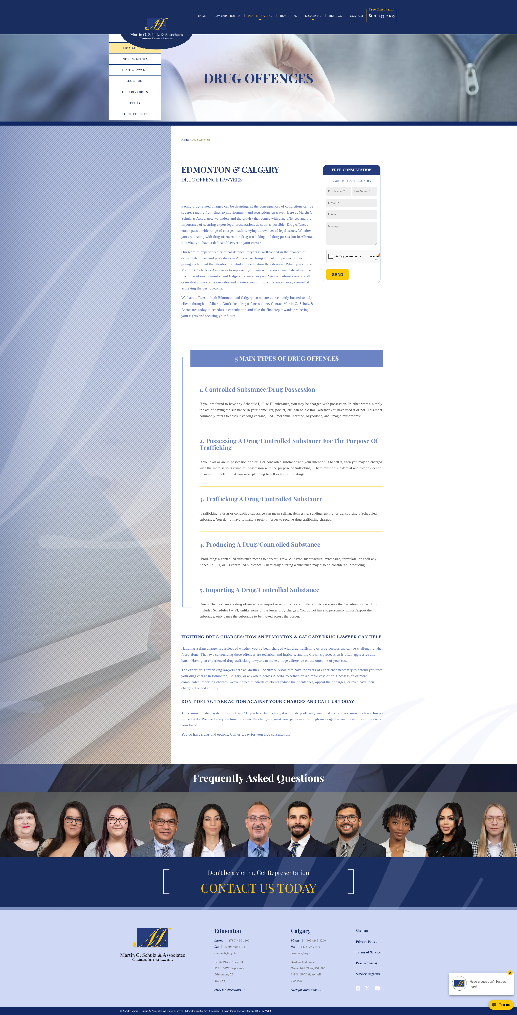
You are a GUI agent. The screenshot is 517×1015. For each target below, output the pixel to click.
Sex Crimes (135, 81)
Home (185, 139)
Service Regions (368, 974)
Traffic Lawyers (135, 69)
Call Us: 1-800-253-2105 (352, 181)
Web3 (268, 1011)
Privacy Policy (366, 941)
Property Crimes (135, 92)
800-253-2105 (382, 13)
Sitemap (362, 930)
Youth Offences (135, 114)
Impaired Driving (135, 58)
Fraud (135, 103)
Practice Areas (366, 963)
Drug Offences (135, 47)
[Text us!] (501, 1006)
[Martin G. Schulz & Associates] (156, 30)
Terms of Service (368, 952)
